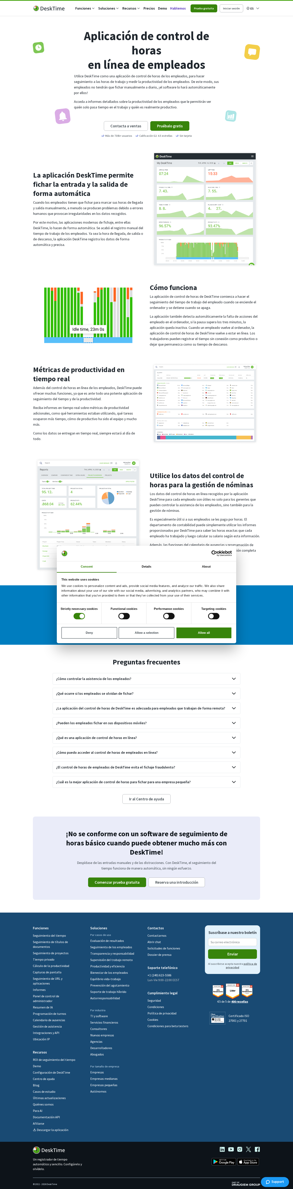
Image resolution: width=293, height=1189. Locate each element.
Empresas (97, 1072)
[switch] (124, 616)
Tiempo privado (43, 959)
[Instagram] (241, 1150)
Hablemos (178, 8)
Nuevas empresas (102, 1035)
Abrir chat (154, 942)
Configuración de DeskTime (51, 1072)
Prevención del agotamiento (109, 985)
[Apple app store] (248, 1162)
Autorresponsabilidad (105, 998)
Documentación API (46, 1117)
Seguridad (154, 1000)
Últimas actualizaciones (49, 1098)
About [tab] (206, 566)
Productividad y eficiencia (107, 966)
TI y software (99, 1016)
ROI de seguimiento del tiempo (54, 1060)
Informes (39, 990)
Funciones (83, 8)
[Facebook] (257, 1150)
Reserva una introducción (176, 882)
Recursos (129, 8)
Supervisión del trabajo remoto (111, 960)
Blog (36, 1085)
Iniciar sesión (231, 8)
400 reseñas (239, 1001)
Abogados (97, 1054)
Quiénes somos (43, 1104)
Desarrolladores (101, 1048)
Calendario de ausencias (49, 1020)
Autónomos (98, 1091)
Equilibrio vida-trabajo (105, 979)
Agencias (96, 1042)
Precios (149, 8)
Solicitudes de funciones (163, 948)
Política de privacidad (161, 1013)
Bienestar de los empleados (109, 973)
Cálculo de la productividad (51, 966)
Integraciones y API (46, 1033)
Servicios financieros (104, 1022)
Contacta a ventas (125, 125)
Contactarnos (156, 935)
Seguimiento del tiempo (49, 935)
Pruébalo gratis (170, 125)
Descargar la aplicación (52, 1130)
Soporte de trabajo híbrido (108, 992)
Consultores (98, 1029)
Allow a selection (146, 632)
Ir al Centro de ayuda (146, 798)
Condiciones (155, 1007)
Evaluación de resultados (107, 941)
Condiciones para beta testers (167, 1026)
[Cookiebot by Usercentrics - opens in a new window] (214, 553)
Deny (89, 632)
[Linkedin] (223, 1150)
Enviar (232, 953)
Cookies (152, 1020)
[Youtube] (232, 1150)
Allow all (204, 632)
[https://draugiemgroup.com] (246, 1183)
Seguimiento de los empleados (111, 947)
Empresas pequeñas (103, 1085)
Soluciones (106, 8)
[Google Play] (224, 1162)
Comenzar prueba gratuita (117, 882)
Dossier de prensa (159, 955)
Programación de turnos (49, 1014)
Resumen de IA (43, 1007)
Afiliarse (38, 1123)
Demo (162, 8)
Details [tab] (146, 566)
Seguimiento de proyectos (51, 953)
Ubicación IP (41, 1039)
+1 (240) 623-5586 (159, 975)
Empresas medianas (104, 1079)
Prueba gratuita (204, 8)
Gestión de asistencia (47, 1026)
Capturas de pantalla (47, 972)
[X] (250, 1150)
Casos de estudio (44, 1092)
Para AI (37, 1111)
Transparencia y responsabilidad (112, 953)
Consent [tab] (87, 566)
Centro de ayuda (44, 1079)
